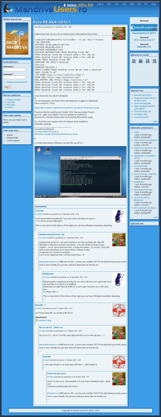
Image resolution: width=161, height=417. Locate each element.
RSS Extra (11, 104)
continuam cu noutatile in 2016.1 (145, 157)
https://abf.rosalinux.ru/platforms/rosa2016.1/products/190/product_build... (67, 107)
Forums (10, 107)
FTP (145, 4)
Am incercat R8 (140, 166)
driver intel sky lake (142, 103)
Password (8, 74)
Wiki (109, 4)
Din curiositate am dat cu (145, 208)
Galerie (100, 4)
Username (8, 66)
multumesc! (139, 181)
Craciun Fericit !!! (141, 117)
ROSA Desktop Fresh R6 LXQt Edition (144, 107)
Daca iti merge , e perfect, (145, 174)
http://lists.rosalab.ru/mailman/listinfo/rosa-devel (56, 134)
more (155, 217)
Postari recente (13, 99)
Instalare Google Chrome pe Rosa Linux (145, 99)
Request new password (17, 82)
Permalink (38, 214)
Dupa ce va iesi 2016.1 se (145, 148)
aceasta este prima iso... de (51, 234)
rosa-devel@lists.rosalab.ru (46, 131)
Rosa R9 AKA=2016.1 (143, 95)
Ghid (124, 4)
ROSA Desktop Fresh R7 (144, 40)
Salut (136, 132)
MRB (132, 4)
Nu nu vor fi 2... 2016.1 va (50, 327)
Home (35, 18)
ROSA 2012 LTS (144, 47)
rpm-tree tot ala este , (143, 189)
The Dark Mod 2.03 (142, 111)
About (153, 4)
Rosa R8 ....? (40, 305)
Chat (116, 4)
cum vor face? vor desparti (145, 140)
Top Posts (11, 102)
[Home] (49, 8)
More (155, 121)
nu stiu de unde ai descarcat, (142, 198)
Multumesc (48, 273)
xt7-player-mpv (140, 114)
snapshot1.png (44, 320)
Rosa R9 (46, 356)
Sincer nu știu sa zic (56, 373)
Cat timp (39, 210)
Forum (91, 4)
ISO (139, 4)
